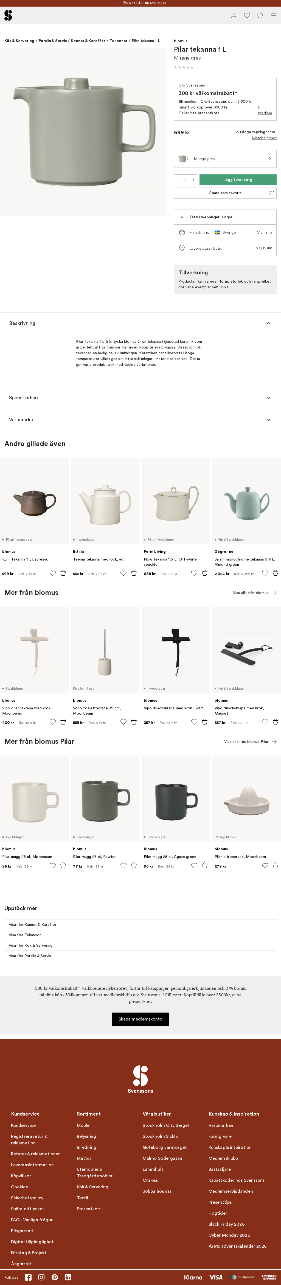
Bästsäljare (220, 1169)
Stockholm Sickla (160, 1136)
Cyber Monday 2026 (229, 1235)
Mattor (84, 1158)
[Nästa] (157, 132)
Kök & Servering (19, 40)
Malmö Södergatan (162, 1158)
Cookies (19, 1186)
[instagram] (41, 1277)
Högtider (218, 1213)
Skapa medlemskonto (141, 1019)
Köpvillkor (21, 1175)
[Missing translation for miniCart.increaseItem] (193, 179)
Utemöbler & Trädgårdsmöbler (95, 1172)
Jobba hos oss (157, 1191)
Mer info (264, 232)
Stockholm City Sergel (166, 1125)
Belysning (86, 1136)
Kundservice (23, 1125)
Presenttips (220, 1202)
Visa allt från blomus (250, 593)
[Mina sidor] (233, 15)
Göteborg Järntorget (165, 1147)
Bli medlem (265, 110)
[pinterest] (54, 1277)
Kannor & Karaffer (88, 40)
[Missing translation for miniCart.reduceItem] (178, 179)
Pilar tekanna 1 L (146, 41)
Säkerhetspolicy (27, 1197)
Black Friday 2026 (227, 1224)
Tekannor (118, 40)
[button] (184, 67)
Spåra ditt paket (27, 1208)
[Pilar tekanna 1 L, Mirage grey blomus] (83, 132)
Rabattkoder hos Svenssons (237, 1180)
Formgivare (220, 1136)
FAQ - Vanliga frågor (32, 1219)
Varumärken (221, 1125)
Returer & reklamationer (35, 1154)
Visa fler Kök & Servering (31, 945)
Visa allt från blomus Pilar (246, 742)
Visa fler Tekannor (25, 935)
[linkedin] (67, 1277)
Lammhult (153, 1169)
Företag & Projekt (29, 1252)
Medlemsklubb (223, 1158)
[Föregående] (9, 132)
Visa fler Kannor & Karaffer (33, 924)
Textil (82, 1197)
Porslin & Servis (53, 40)
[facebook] (28, 1277)
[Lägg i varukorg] (63, 573)
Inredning (86, 1147)
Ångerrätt (21, 1263)
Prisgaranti (22, 1230)
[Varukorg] (260, 15)
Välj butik (264, 248)
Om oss (150, 1180)
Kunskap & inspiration (230, 1147)
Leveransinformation (32, 1165)
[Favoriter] (247, 15)
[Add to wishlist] (52, 573)
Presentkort (89, 1208)
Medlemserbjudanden (231, 1191)
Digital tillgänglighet (32, 1241)
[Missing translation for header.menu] (273, 15)
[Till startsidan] (8, 15)
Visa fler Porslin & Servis (30, 956)
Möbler (84, 1125)
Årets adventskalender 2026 (238, 1246)
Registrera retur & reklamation (29, 1139)
